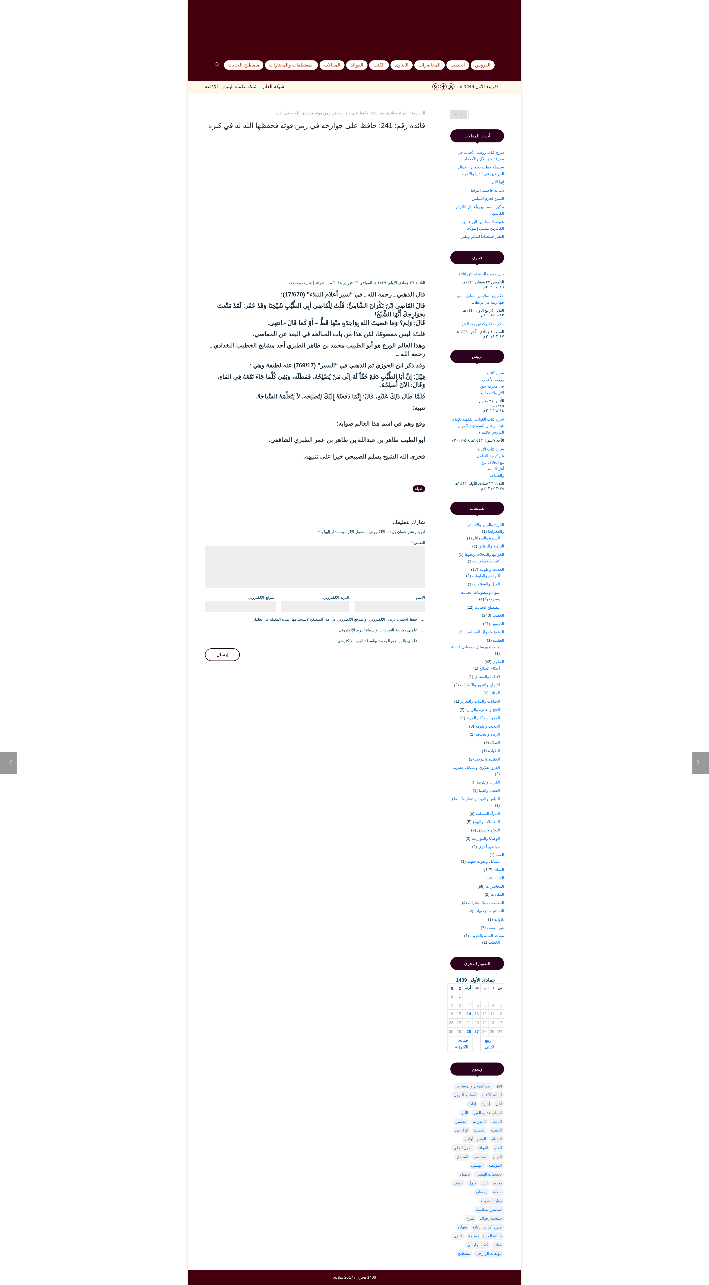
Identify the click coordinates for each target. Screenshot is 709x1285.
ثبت (485, 1183)
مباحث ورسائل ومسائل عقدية (475, 647)
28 (469, 1031)
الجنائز (495, 693)
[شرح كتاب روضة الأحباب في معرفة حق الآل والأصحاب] (460, 382)
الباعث (496, 1121)
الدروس (497, 623)
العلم (498, 1148)
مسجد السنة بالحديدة (487, 935)
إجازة (486, 1104)
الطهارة (494, 751)
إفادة (472, 1104)
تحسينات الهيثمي (489, 1174)
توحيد (497, 1183)
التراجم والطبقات (486, 576)
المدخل (462, 1157)
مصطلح (464, 1253)
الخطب (498, 615)
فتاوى (458, 1236)
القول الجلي (462, 1148)
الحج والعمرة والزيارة (483, 709)
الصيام (497, 1139)
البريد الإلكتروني (336, 597)
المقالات (497, 894)
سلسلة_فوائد (491, 1218)
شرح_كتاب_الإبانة (487, 1227)
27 (476, 1031)
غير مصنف (495, 927)
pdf (499, 1086)
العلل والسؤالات (487, 584)
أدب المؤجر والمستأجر (474, 1086)
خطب (458, 1183)
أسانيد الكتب (492, 1095)
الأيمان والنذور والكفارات (480, 685)
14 (469, 1014)
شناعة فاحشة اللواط (487, 190)
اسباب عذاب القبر (488, 1112)
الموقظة (495, 1165)
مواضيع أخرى (489, 846)
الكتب (499, 878)
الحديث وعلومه (491, 569)
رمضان (481, 1192)
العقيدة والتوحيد (487, 759)
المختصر (480, 1157)
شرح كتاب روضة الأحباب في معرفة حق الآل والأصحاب (492, 383)
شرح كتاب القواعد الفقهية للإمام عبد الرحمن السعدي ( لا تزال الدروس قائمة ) (478, 426)
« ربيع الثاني (489, 1043)
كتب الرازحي (477, 1245)
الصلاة (495, 742)
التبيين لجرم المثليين (488, 198)
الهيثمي (477, 1165)
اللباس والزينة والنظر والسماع (476, 799)
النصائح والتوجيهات (489, 911)
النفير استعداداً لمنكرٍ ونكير (482, 236)
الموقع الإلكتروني (262, 597)
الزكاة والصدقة (488, 734)
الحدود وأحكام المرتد (483, 718)
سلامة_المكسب (489, 1209)
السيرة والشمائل (486, 538)
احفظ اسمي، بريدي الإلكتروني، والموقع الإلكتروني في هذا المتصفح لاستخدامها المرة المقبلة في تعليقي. (334, 619)
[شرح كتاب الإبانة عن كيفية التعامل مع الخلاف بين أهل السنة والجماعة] (461, 458)
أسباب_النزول (465, 1095)
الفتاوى (498, 661)
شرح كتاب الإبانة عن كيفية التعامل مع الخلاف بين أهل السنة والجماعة (490, 462)
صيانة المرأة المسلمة (485, 1236)
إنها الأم (498, 182)
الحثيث (496, 1130)
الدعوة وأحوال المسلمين (484, 632)
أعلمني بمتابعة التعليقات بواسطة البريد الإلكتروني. (378, 630)
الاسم (420, 597)
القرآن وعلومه (488, 782)
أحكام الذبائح (489, 668)
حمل (472, 1183)
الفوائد (320, 282)
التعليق (418, 542)
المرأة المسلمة (488, 813)
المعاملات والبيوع (486, 822)
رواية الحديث (491, 1201)
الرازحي (461, 1130)
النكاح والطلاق (488, 830)
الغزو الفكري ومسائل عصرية (476, 767)
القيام (497, 1157)
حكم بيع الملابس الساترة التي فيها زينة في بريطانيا (480, 298)
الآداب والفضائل (487, 676)
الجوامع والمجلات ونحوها (484, 554)
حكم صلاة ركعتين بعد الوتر (482, 324)
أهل (499, 1104)
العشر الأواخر (475, 1139)
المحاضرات (495, 886)
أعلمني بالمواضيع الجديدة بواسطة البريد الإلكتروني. (377, 641)
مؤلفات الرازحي (489, 1253)
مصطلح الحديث (487, 607)
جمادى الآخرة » (461, 1043)
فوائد (498, 1245)
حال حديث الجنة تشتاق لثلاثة (481, 274)
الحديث (479, 1130)
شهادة (462, 1227)
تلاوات (499, 919)
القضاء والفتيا (489, 790)
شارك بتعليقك (300, 282)
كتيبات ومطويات (487, 561)
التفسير (461, 1121)
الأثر (464, 1112)
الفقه (500, 855)
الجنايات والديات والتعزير (480, 701)
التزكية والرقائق (491, 546)
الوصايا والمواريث (486, 838)
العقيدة (498, 640)
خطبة (497, 1192)
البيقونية (479, 1121)
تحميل (465, 1174)
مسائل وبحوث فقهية (483, 861)
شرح (470, 1218)
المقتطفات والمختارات (486, 902)
